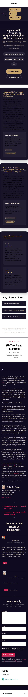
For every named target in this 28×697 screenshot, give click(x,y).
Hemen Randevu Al (14, 71)
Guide (5, 481)
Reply (5, 563)
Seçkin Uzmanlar (14, 77)
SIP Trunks (16, 481)
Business (12, 341)
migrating (9, 481)
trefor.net (14, 3)
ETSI (3, 382)
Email (4, 633)
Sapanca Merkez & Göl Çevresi (14, 54)
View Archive (6, 498)
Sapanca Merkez (15, 10)
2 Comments (15, 357)
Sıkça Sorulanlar (15, 18)
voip (17, 341)
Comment (4, 611)
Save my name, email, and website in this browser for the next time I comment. (13, 649)
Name (4, 626)
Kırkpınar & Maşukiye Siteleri (14, 59)
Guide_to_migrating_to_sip (8, 465)
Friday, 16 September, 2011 (15, 355)
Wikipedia (16, 473)
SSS (14, 64)
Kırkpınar (13, 14)
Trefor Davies (15, 352)
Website (4, 641)
